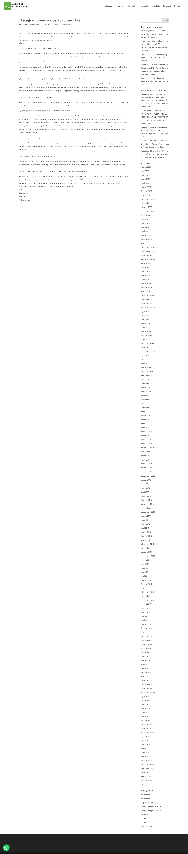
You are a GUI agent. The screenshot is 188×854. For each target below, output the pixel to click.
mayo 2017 (145, 460)
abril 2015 (145, 528)
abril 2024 (145, 279)
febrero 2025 (146, 239)
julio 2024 (145, 267)
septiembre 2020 (148, 400)
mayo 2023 (145, 323)
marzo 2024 (146, 283)
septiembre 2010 (148, 732)
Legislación (145, 6)
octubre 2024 (146, 255)
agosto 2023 (146, 311)
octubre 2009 (146, 772)
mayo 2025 (145, 227)
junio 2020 (145, 407)
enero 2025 (145, 243)
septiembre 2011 (148, 692)
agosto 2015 (146, 516)
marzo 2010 (146, 756)
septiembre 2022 (148, 351)
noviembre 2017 (147, 452)
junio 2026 (145, 175)
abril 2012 (145, 664)
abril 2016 (145, 492)
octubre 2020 (146, 395)
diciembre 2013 (147, 592)
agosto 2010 (146, 736)
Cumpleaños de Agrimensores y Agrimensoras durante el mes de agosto (154, 57)
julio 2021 (145, 379)
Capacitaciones (147, 802)
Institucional (108, 6)
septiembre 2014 (148, 556)
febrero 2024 (146, 287)
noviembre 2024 (147, 251)
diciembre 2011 (147, 680)
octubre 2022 (146, 347)
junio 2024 (145, 271)
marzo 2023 (146, 331)
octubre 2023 (146, 303)
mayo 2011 (145, 708)
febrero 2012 (146, 672)
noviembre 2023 (147, 299)
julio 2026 (145, 171)
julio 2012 (145, 652)
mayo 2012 (145, 660)
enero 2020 (145, 416)
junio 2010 (145, 744)
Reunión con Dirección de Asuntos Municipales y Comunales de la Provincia (155, 144)
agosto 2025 (146, 215)
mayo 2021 (145, 387)
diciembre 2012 (147, 636)
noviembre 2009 (147, 768)
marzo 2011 (146, 716)
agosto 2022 (146, 355)
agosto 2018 (146, 436)
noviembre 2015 (147, 508)
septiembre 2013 (148, 600)
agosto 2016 (146, 480)
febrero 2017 (146, 464)
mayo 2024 (145, 275)
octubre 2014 (146, 552)
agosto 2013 (146, 604)
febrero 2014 (146, 584)
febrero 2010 (146, 760)
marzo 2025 (146, 235)
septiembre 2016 (148, 476)
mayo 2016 (145, 488)
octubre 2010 (146, 728)
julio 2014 (145, 564)
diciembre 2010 (147, 724)
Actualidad (145, 794)
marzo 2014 (146, 580)
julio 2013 (145, 608)
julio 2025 (145, 219)
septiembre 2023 (148, 307)
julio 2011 (145, 700)
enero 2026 (145, 195)
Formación (132, 6)
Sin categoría (146, 826)
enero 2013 (145, 632)
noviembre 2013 (147, 596)
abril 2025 (145, 231)
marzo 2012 (146, 668)
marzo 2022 (146, 367)
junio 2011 (145, 704)
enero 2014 (145, 588)
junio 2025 (145, 223)
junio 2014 (145, 568)
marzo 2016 (146, 496)
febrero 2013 (146, 628)
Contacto (177, 6)
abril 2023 (145, 327)
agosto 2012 (146, 648)
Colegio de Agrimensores (31, 25)
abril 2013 (145, 620)
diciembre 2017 (147, 448)
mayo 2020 (145, 411)
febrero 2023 (146, 335)
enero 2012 (145, 676)
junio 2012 (145, 656)
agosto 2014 (146, 560)
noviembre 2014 (147, 548)
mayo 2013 (145, 616)
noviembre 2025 (147, 203)
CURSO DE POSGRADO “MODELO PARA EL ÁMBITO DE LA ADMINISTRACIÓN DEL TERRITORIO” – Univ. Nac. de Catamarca (154, 100)
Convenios (167, 6)
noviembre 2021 (147, 375)
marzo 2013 (146, 624)
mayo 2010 (145, 748)
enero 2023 (145, 339)
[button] (6, 847)
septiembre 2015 (148, 512)
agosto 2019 (146, 420)
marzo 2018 (146, 440)
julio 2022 (145, 359)
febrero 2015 (146, 536)
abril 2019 (145, 428)
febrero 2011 (146, 720)
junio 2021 (145, 383)
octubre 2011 (146, 688)
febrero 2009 (146, 780)
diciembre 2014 (147, 544)
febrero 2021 (146, 391)
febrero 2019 (146, 432)
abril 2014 (145, 576)
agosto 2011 (146, 696)
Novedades (156, 6)
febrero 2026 (146, 191)
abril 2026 (145, 183)
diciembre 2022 (147, 343)
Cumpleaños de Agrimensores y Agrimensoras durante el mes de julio (154, 81)
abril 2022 (145, 363)
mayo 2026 (145, 179)
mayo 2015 (145, 524)
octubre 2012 (146, 644)
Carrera (120, 6)
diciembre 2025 (147, 199)
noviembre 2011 (147, 684)
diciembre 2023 (147, 295)
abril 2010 (145, 752)
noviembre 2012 (147, 640)
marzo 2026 (146, 187)
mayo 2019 (145, 423)
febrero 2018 (146, 444)
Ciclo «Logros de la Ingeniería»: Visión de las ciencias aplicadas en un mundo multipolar (155, 34)
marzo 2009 (146, 776)
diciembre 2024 (147, 247)
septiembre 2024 (148, 259)
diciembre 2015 (147, 504)
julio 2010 (145, 740)
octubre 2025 (146, 207)
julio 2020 (145, 404)
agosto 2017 (146, 456)
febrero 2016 (146, 500)
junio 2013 (145, 612)
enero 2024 (145, 291)
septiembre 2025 (148, 211)
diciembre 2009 (147, 764)
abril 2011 (145, 712)
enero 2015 (145, 540)
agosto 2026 (146, 167)
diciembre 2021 (147, 371)
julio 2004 (145, 784)
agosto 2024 (146, 263)
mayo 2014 (145, 572)
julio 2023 (145, 315)
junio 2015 (145, 520)
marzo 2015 (146, 532)
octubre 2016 (146, 472)
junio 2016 (145, 484)
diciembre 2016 (147, 468)
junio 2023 (145, 319)
